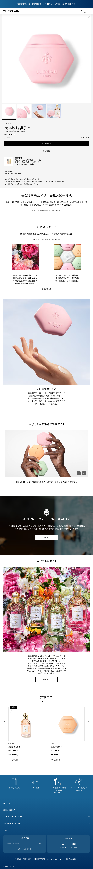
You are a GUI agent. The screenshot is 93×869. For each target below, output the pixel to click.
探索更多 (46, 537)
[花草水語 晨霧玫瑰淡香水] (25, 724)
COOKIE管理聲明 (38, 859)
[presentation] (42, 701)
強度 (6, 134)
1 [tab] (42, 701)
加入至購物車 (46, 143)
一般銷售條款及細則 (71, 859)
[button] (91, 4)
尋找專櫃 (46, 151)
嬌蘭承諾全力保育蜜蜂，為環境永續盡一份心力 (23, 184)
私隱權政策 (27, 859)
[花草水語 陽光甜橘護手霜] (67, 724)
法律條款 (18, 859)
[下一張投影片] (88, 722)
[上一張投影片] (4, 722)
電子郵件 (11, 173)
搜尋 (40, 843)
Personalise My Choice (54, 859)
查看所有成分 (46, 289)
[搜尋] (80, 11)
